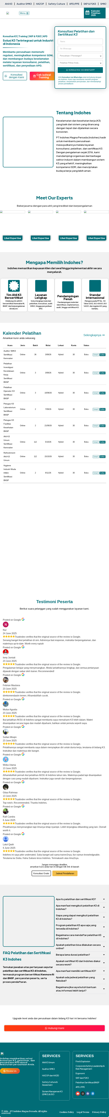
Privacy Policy (99, 1112)
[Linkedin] (93, 1093)
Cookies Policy (66, 1112)
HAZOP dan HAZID (50, 1075)
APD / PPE (80, 1087)
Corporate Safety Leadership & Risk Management (90, 1067)
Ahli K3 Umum (48, 1062)
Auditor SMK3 (48, 1069)
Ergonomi (80, 1073)
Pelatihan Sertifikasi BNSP (87, 1082)
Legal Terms (83, 1112)
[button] (96, 373)
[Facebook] (88, 1093)
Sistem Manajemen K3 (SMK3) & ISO (52, 1093)
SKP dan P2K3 (82, 1078)
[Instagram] (83, 1093)
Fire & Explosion (83, 1061)
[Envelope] (78, 1093)
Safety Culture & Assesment (50, 1083)
